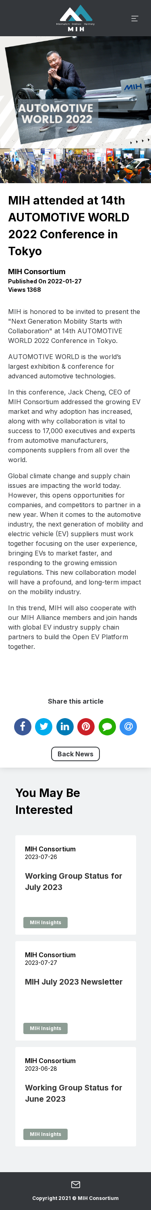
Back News (75, 754)
